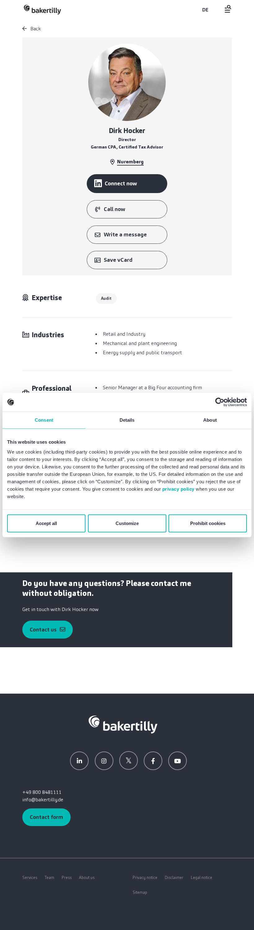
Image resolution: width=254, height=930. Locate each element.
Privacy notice (145, 877)
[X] (128, 760)
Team (49, 877)
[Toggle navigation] (224, 9)
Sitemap (140, 892)
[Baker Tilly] (42, 9)
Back (35, 28)
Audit (106, 298)
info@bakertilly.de (42, 799)
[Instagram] (104, 760)
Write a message (125, 234)
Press (67, 877)
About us (86, 877)
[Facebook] (153, 760)
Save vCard (118, 260)
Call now (114, 209)
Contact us (43, 629)
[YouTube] (177, 760)
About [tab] (210, 420)
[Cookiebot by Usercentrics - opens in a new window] (220, 402)
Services (29, 877)
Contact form (46, 817)
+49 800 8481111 (42, 792)
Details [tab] (127, 420)
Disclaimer (174, 877)
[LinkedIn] (79, 760)
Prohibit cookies (208, 523)
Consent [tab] (44, 420)
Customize (127, 523)
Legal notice (201, 877)
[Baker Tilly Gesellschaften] (123, 724)
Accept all (46, 523)
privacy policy (178, 488)
